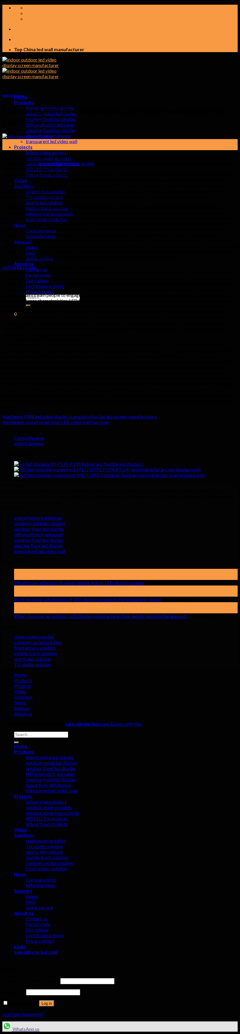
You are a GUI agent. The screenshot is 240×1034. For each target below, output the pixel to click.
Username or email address (30, 980)
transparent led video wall (51, 141)
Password (13, 991)
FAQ (30, 902)
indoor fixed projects (47, 824)
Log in (47, 1003)
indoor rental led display (38, 518)
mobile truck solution (35, 653)
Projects (23, 147)
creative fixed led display (51, 130)
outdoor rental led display (39, 523)
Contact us (36, 918)
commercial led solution (38, 642)
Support (22, 708)
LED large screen (19, 267)
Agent (32, 896)
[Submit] (16, 742)
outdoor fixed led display (51, 119)
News (20, 702)
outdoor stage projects (49, 807)
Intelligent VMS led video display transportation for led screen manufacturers (79, 416)
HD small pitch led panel (50, 124)
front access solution (35, 647)
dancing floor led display (38, 545)
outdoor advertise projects (52, 813)
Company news (29, 438)
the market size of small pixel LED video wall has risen (55, 422)
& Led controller (126, 724)
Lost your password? (23, 1014)
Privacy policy (40, 941)
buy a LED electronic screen (66, 163)
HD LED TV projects (46, 818)
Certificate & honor (45, 935)
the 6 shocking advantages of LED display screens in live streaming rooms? (88, 599)
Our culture (37, 929)
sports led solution (44, 202)
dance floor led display (48, 785)
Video (20, 691)
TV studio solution (32, 664)
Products (24, 102)
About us (24, 263)
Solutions (23, 697)
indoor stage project (46, 152)
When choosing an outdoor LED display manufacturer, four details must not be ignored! (100, 616)
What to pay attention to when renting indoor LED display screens (79, 583)
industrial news (13, 95)
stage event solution (34, 636)
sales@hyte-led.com (87, 724)
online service (39, 907)
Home (20, 674)
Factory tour (38, 924)
